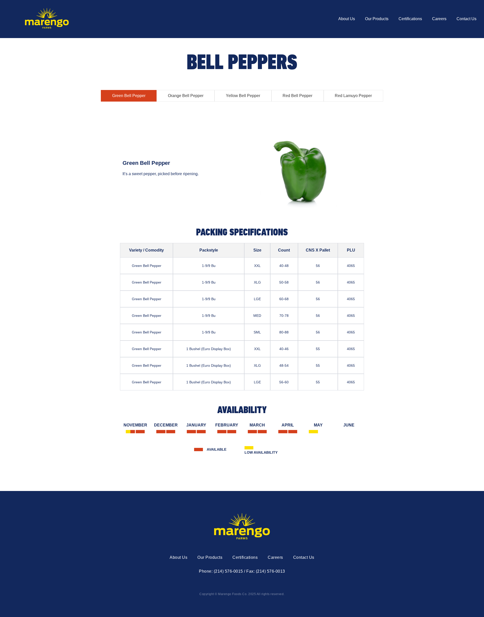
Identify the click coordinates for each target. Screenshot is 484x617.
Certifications (410, 19)
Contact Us (466, 19)
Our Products (376, 19)
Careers (439, 19)
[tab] (129, 96)
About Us (346, 19)
